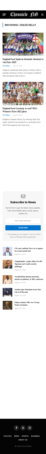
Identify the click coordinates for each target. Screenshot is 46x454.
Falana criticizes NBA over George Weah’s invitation (27, 303)
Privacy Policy (21, 237)
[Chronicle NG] (24, 14)
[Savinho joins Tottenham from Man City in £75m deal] (7, 292)
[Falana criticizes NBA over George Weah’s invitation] (7, 305)
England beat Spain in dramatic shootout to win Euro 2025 (23, 60)
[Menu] (4, 14)
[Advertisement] (23, 162)
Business (35, 436)
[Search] (42, 14)
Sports (25, 436)
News (16, 436)
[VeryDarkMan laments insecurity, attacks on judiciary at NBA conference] (7, 279)
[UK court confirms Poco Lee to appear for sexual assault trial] (7, 251)
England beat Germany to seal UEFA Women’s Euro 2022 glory (20, 110)
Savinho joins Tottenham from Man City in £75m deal (28, 290)
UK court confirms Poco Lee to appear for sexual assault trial (29, 249)
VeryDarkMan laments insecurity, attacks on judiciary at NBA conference (29, 278)
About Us (23, 440)
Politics (8, 436)
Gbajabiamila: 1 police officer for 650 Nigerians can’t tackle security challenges (28, 264)
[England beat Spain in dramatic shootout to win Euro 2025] (23, 44)
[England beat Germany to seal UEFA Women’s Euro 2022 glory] (23, 93)
